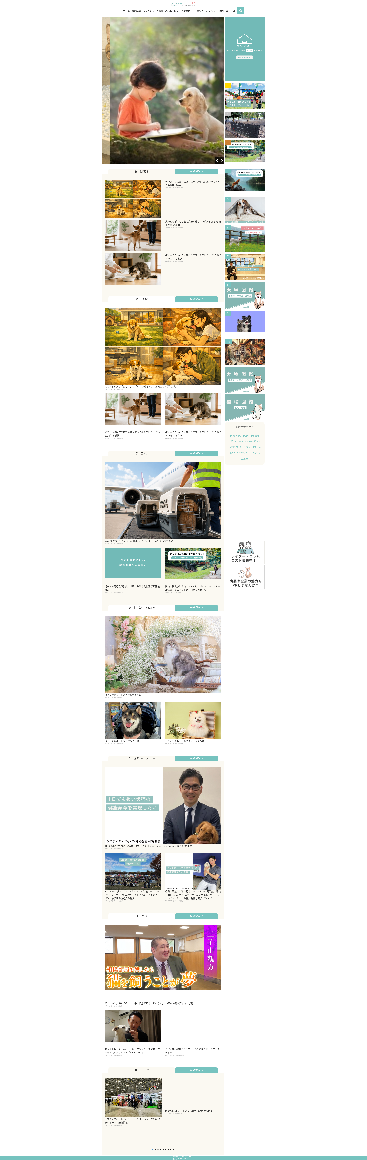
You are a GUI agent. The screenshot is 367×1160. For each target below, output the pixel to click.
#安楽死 (255, 435)
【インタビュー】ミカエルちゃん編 (123, 695)
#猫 (231, 441)
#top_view (236, 435)
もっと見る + (196, 171)
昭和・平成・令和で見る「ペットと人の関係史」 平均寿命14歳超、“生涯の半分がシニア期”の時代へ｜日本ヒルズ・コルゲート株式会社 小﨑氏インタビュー (193, 895)
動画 (221, 10)
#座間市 (234, 447)
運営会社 (176, 1157)
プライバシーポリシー (187, 1157)
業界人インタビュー (207, 10)
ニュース (230, 10)
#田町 (246, 435)
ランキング (148, 10)
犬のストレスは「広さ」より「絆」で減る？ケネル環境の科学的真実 (140, 386)
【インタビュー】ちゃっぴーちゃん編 (184, 740)
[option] (163, 90)
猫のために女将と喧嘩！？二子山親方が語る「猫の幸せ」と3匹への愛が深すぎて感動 (149, 1003)
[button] (217, 160)
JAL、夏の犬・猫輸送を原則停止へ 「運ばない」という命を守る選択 (140, 540)
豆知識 (159, 10)
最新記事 (136, 10)
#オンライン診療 (249, 447)
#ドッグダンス (252, 441)
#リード (239, 441)
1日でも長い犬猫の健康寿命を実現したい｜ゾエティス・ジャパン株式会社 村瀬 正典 (148, 845)
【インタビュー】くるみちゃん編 (122, 740)
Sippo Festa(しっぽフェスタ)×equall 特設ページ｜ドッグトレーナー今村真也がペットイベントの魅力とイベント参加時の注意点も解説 (132, 895)
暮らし (168, 10)
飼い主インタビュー (184, 10)
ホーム (126, 10)
